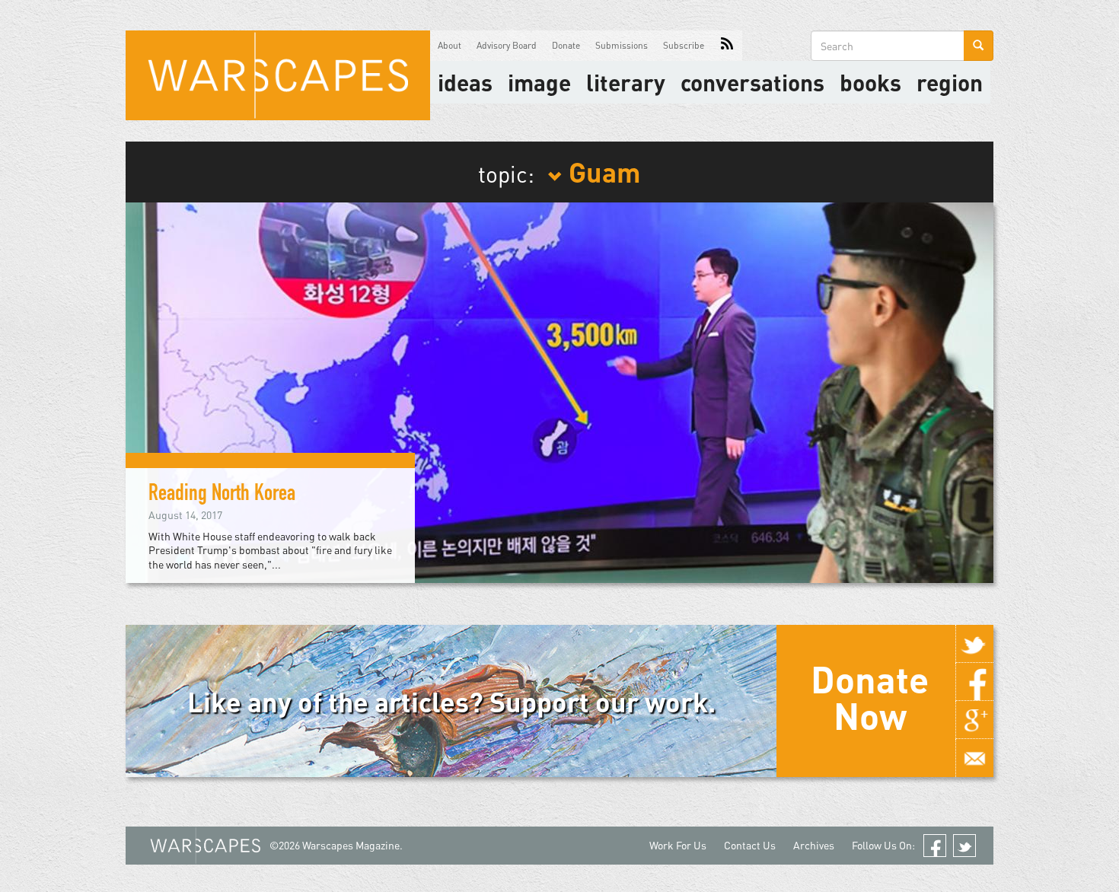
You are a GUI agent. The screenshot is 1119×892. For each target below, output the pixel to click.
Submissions (621, 45)
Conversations (752, 82)
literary (625, 82)
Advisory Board (507, 45)
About (449, 45)
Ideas (465, 82)
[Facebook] (974, 682)
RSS (727, 45)
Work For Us (677, 845)
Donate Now (870, 697)
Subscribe (683, 45)
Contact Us (750, 845)
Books (870, 82)
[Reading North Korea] (559, 390)
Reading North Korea (221, 495)
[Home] (278, 75)
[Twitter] (974, 644)
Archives (813, 845)
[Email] (974, 758)
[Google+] (974, 720)
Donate (566, 45)
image (539, 82)
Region (950, 82)
